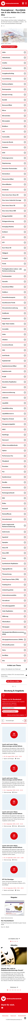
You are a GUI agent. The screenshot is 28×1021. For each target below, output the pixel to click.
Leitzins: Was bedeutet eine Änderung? (10, 669)
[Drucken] (1, 25)
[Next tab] (25, 720)
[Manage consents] (25, 1018)
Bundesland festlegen (9, 711)
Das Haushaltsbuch (7, 921)
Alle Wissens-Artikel (13, 681)
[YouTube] (2, 1008)
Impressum (13, 1016)
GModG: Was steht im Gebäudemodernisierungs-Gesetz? (12, 969)
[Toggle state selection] (23, 3)
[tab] (10, 941)
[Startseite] (10, 3)
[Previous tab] (2, 720)
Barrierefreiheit (22, 1016)
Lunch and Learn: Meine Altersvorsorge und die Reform (12, 745)
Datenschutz (5, 1016)
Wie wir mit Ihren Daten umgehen (15, 715)
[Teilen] (3, 25)
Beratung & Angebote (8, 47)
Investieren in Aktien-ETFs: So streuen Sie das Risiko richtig (12, 675)
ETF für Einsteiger (8, 879)
